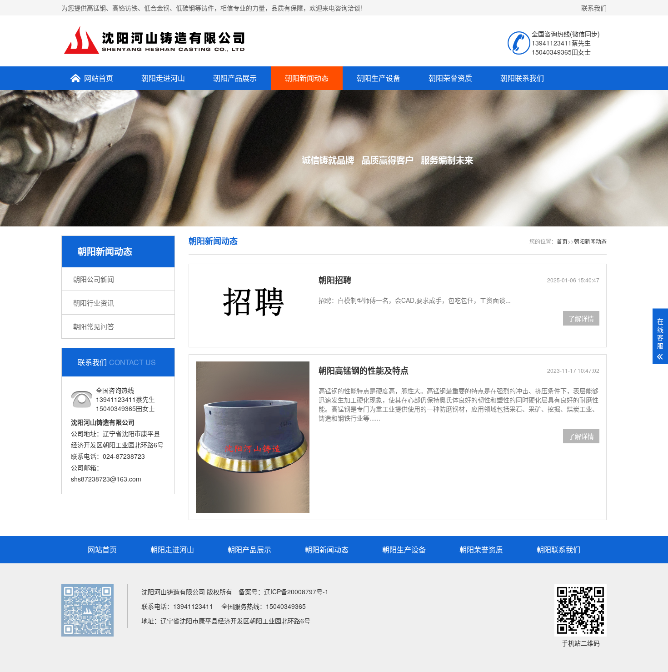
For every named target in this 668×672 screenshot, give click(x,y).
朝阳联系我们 (522, 78)
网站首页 (98, 78)
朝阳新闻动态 (307, 78)
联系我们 (594, 7)
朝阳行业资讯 (93, 302)
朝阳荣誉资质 (450, 78)
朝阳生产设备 (378, 78)
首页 (562, 241)
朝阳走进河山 (163, 78)
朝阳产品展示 (235, 78)
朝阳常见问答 (93, 326)
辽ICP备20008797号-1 (296, 591)
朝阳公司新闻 (93, 279)
